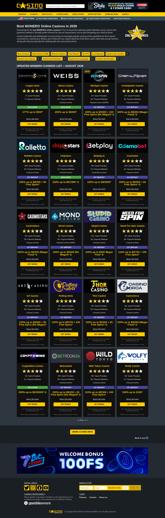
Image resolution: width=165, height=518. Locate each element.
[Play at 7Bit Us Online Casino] (82, 460)
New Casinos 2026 (40, 54)
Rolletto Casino (32, 156)
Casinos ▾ (34, 14)
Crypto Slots (32, 86)
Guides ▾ (125, 14)
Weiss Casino (65, 86)
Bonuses (22, 14)
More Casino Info (82, 432)
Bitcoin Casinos (59, 54)
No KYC (85, 54)
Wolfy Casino (132, 366)
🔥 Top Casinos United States (47, 18)
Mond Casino (66, 226)
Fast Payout (74, 54)
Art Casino (32, 296)
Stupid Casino (99, 226)
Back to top (140, 438)
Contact (92, 497)
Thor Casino (99, 296)
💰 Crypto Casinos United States (98, 18)
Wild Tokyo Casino (99, 366)
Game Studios (78, 14)
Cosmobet (132, 156)
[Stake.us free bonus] (118, 6)
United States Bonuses (121, 18)
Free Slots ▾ (47, 14)
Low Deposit (97, 54)
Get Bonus (33, 124)
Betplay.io (99, 156)
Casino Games (62, 14)
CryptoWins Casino (32, 366)
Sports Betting (94, 14)
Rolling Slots (66, 296)
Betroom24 (66, 366)
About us (103, 497)
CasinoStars (32, 226)
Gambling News (111, 14)
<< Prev (80, 420)
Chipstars (65, 156)
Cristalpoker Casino (132, 86)
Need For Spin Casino (132, 226)
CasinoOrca (132, 296)
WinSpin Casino (99, 86)
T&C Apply (28, 129)
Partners (83, 497)
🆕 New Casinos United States (72, 18)
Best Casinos (23, 54)
